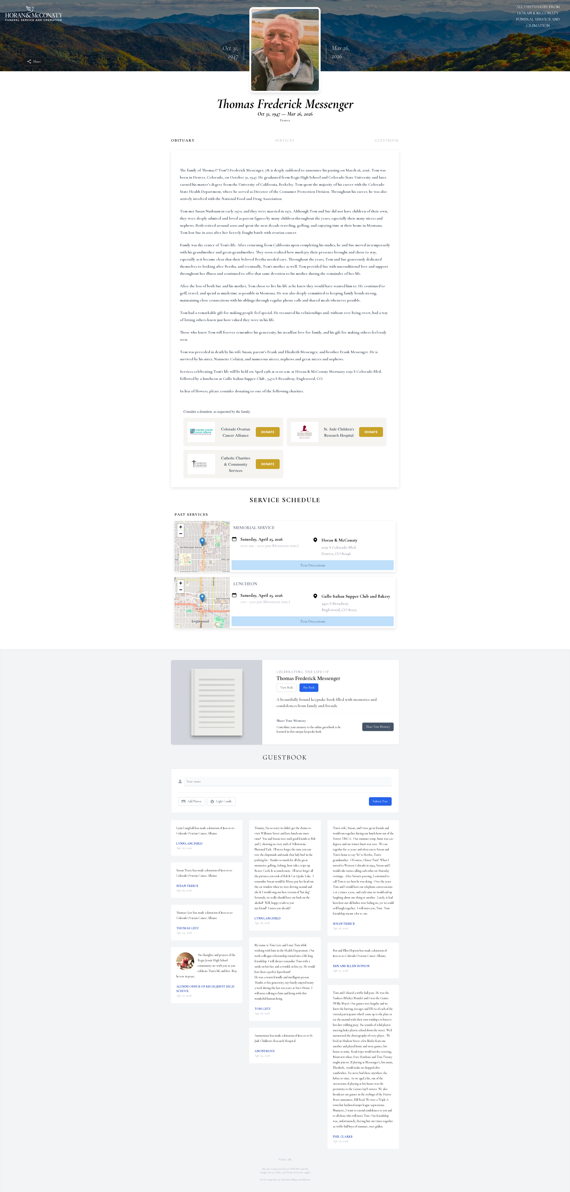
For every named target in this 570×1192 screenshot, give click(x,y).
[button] (202, 541)
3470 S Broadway (335, 603)
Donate (267, 432)
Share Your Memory (378, 727)
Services (284, 140)
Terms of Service (295, 1172)
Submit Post (380, 801)
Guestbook (387, 140)
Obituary (183, 140)
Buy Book (309, 687)
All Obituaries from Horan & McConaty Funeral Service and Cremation (538, 16)
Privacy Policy (275, 1172)
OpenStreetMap (289, 1179)
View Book (286, 687)
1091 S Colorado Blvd (339, 547)
